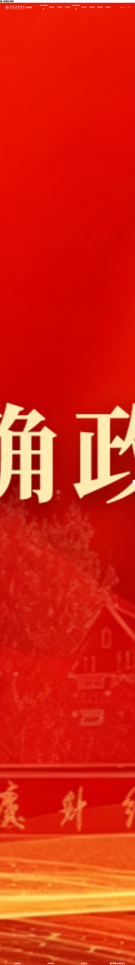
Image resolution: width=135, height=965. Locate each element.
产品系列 (59, 7)
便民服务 (99, 7)
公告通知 (107, 7)
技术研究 (67, 7)
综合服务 (121, 7)
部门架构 (51, 7)
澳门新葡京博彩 (43, 7)
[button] (122, 485)
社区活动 (91, 7)
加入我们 (83, 7)
